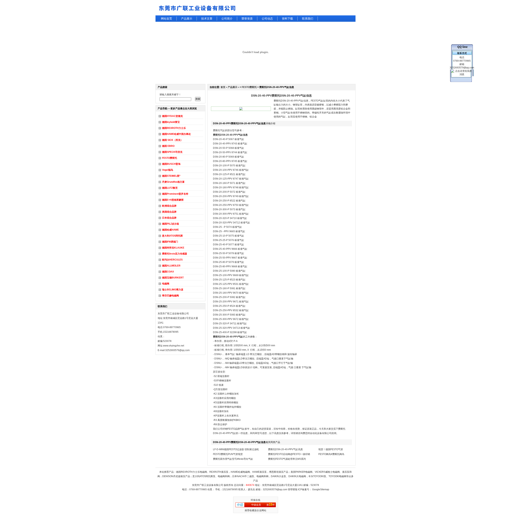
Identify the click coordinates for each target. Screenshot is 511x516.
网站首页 (166, 18)
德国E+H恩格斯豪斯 (173, 199)
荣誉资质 (247, 18)
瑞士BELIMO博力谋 (172, 289)
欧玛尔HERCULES (172, 259)
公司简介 (227, 18)
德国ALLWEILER (171, 265)
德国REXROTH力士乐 (174, 128)
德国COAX (168, 271)
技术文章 (206, 18)
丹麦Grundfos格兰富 (173, 182)
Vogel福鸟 (167, 170)
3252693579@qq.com (275, 489)
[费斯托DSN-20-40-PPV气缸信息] (241, 109)
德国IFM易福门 (170, 241)
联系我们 (307, 18)
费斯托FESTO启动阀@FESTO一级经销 (289, 454)
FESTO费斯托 (169, 158)
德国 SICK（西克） (172, 140)
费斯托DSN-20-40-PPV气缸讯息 (285, 449)
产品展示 (186, 18)
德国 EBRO (168, 146)
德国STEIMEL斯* (171, 176)
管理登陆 (292, 489)
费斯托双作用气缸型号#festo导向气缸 (233, 459)
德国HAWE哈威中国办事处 (176, 134)
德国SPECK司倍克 (172, 152)
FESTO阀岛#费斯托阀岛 (331, 454)
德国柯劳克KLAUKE (173, 247)
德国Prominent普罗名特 (175, 193)
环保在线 (255, 500)
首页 (223, 87)
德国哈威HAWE (170, 229)
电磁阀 (165, 283)
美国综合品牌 (169, 211)
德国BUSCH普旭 (171, 164)
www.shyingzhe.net (173, 345)
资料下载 (287, 18)
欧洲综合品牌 (169, 205)
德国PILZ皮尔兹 (170, 223)
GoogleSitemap (320, 489)
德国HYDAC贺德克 (172, 116)
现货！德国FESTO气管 (330, 449)
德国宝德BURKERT (173, 277)
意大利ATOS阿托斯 (172, 235)
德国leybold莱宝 (171, 122)
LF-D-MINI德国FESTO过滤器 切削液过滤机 (236, 449)
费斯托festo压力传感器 (174, 253)
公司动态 (267, 18)
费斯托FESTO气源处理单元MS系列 (287, 459)
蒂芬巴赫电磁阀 (170, 295)
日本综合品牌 (169, 217)
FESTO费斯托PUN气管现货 (228, 454)
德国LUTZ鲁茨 (170, 187)
